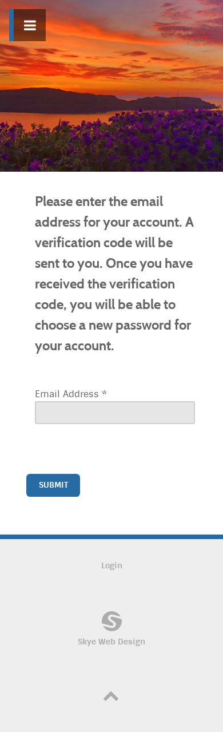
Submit (53, 485)
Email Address (71, 394)
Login (111, 565)
